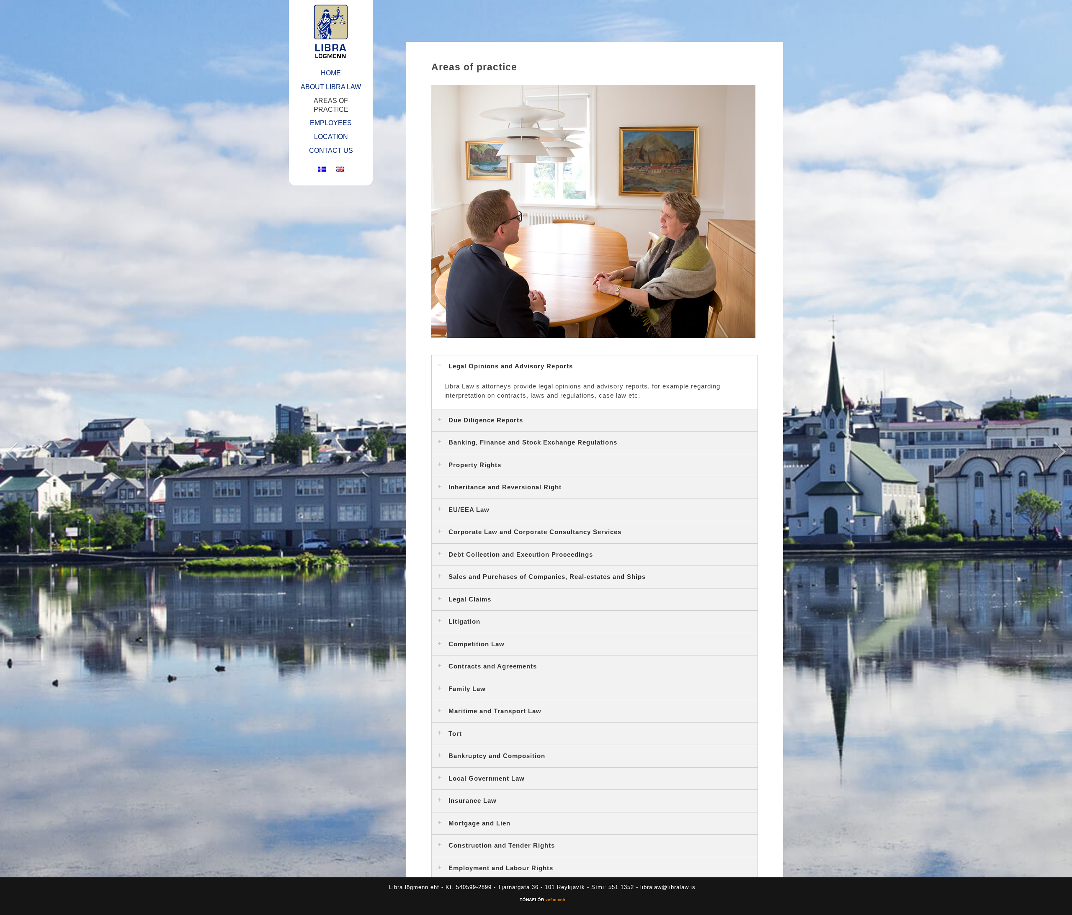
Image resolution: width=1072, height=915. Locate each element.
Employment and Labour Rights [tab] (500, 867)
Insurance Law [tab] (472, 800)
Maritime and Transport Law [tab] (494, 711)
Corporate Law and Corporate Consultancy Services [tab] (534, 531)
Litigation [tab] (464, 621)
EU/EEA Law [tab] (469, 509)
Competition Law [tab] (476, 644)
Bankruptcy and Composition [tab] (496, 755)
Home (331, 73)
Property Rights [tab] (474, 464)
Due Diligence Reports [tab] (485, 420)
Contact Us (331, 150)
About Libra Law (331, 86)
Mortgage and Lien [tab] (479, 823)
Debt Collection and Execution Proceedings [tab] (520, 554)
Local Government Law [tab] (486, 778)
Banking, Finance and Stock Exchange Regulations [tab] (532, 442)
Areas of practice (331, 105)
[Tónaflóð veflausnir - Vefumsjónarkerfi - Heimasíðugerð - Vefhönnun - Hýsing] (542, 900)
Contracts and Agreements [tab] (492, 666)
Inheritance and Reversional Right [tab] (505, 487)
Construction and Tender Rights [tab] (501, 845)
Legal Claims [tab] (469, 599)
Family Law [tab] (467, 688)
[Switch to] (322, 169)
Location (331, 136)
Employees (331, 122)
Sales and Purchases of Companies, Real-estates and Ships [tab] (547, 576)
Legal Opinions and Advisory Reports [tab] (510, 366)
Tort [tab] (455, 733)
